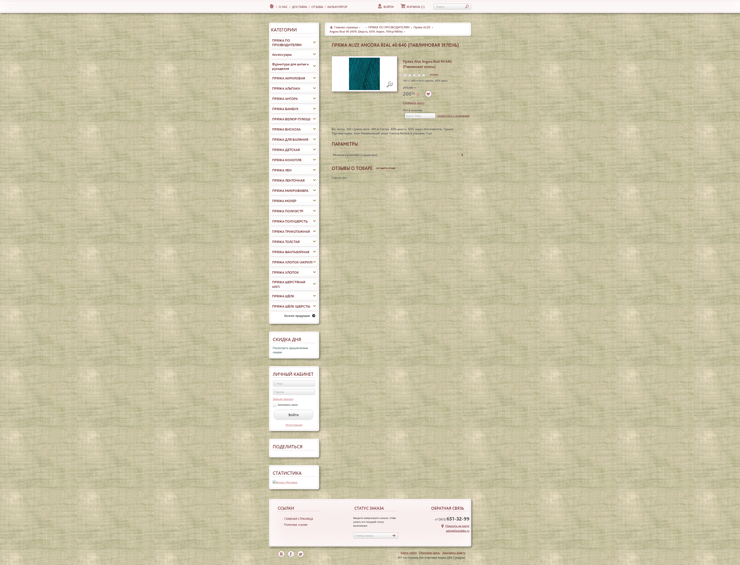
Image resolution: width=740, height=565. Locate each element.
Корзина (416, 7)
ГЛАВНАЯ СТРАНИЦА (298, 519)
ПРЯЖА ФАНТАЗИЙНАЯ (290, 252)
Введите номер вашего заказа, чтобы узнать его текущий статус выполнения (374, 521)
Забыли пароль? (283, 399)
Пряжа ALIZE (422, 27)
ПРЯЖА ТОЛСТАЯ (286, 242)
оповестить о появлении (453, 116)
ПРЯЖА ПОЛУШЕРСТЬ (290, 221)
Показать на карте (457, 526)
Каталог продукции (298, 316)
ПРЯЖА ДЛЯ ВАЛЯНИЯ (290, 140)
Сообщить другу (414, 103)
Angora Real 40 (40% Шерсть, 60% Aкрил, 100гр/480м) (366, 31)
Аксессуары (282, 54)
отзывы (434, 74)
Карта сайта (409, 553)
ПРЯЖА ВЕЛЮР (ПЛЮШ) (291, 119)
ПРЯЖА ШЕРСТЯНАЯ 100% (288, 284)
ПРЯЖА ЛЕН (282, 170)
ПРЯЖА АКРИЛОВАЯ (288, 78)
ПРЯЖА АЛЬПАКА (286, 88)
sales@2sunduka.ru (457, 531)
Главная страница (346, 27)
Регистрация (294, 425)
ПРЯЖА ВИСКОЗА (286, 129)
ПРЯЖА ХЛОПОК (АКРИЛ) (292, 262)
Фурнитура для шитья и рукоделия (290, 66)
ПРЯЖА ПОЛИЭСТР (287, 211)
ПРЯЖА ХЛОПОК (285, 272)
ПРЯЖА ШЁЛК (283, 296)
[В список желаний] (428, 94)
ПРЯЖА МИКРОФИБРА (290, 191)
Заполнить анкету (453, 553)
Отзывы (317, 7)
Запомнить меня (288, 404)
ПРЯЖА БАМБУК (285, 109)
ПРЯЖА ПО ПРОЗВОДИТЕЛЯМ (287, 43)
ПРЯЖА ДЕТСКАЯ (286, 150)
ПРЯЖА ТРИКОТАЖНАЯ (291, 232)
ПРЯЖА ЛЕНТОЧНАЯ (288, 180)
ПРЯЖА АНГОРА (285, 99)
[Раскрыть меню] (314, 43)
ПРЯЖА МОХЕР (284, 201)
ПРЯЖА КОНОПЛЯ (286, 160)
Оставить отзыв (385, 168)
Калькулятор (337, 7)
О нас (283, 7)
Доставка (299, 7)
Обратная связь (429, 553)
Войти (388, 7)
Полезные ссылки (295, 524)
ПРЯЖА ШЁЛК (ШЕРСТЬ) (291, 306)
